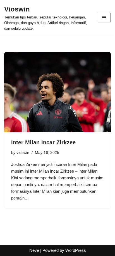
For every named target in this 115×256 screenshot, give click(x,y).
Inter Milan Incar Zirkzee (43, 142)
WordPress (75, 250)
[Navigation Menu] (104, 17)
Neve (34, 250)
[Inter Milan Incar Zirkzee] (57, 92)
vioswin (22, 153)
